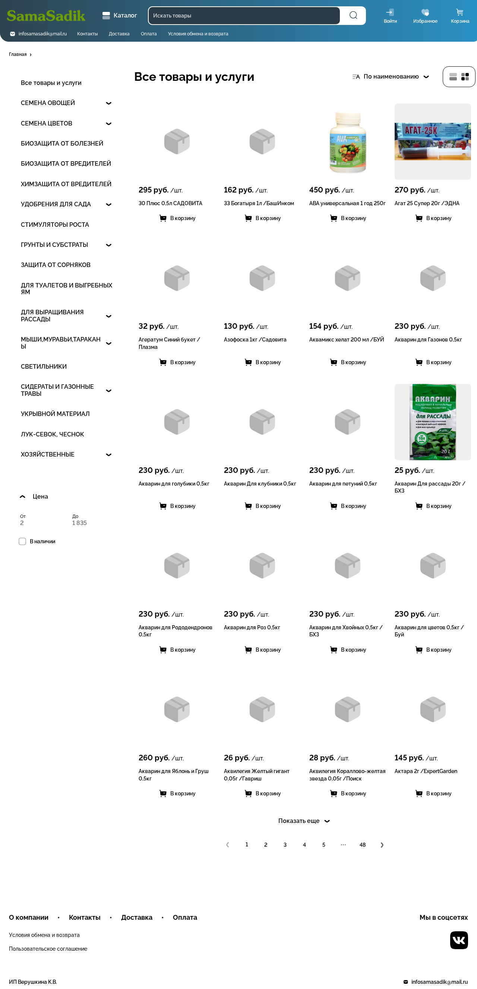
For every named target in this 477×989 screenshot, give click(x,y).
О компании (28, 917)
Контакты (87, 33)
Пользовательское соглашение (48, 949)
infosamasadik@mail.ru (43, 33)
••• (343, 845)
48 (363, 845)
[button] (21, 55)
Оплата (149, 33)
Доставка (119, 33)
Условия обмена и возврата (198, 33)
